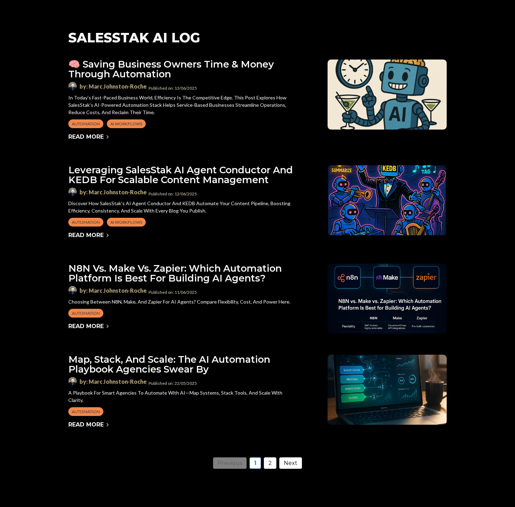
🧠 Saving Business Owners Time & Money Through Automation (171, 69)
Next (290, 463)
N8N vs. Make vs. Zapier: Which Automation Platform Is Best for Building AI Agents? (175, 273)
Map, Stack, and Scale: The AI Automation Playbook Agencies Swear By (169, 364)
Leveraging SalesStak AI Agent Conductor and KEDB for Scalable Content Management (180, 175)
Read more (86, 136)
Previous (230, 463)
